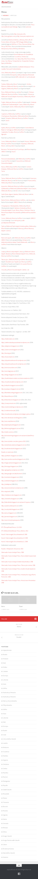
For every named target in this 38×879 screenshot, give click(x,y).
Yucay (13, 210)
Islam (4, 663)
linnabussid (32, 77)
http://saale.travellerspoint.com (10, 506)
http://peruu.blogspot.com (8, 513)
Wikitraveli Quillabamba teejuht (18, 188)
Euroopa (5, 675)
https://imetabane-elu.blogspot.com (11, 495)
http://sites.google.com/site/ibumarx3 (11, 473)
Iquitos (3, 128)
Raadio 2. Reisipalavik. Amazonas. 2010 (12, 549)
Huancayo (33, 178)
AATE (17, 77)
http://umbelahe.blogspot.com (9, 481)
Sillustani (8, 254)
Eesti (4, 722)
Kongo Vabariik (7, 836)
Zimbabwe (6, 764)
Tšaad (20, 606)
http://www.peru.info (19, 34)
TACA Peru (8, 46)
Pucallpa (10, 132)
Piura (2, 92)
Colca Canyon (32, 188)
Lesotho (5, 743)
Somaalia (5, 823)
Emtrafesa (8, 63)
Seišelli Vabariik (7, 790)
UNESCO (3, 151)
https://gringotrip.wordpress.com (10, 470)
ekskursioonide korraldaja (8, 242)
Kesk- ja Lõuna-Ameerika (10, 701)
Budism (5, 654)
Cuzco (3, 218)
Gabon (5, 844)
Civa (15, 59)
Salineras (16, 208)
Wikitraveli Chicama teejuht (8, 96)
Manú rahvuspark (6, 238)
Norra (3, 606)
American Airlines (13, 40)
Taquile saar (17, 262)
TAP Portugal (19, 42)
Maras (22, 210)
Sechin (12, 107)
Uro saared (23, 264)
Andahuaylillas (24, 226)
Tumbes (3, 84)
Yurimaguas (9, 130)
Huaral (13, 151)
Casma (21, 104)
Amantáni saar (10, 262)
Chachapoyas (5, 116)
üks (22, 86)
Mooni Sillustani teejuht (18, 254)
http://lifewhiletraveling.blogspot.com (11, 392)
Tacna (3, 171)
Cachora (8, 231)
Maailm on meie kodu (7, 452)
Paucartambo (17, 212)
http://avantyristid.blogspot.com (10, 509)
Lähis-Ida (5, 680)
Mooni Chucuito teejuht (14, 270)
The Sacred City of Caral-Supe (15, 149)
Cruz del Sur (17, 56)
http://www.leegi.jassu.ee (8, 371)
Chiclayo (31, 92)
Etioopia (5, 828)
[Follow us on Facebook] (35, 619)
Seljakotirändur (7, 650)
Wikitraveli (7, 72)
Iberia (7, 42)
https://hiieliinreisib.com (8, 339)
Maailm (5, 730)
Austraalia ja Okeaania (9, 692)
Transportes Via (17, 61)
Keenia (5, 819)
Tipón (3, 226)
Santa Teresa (4, 194)
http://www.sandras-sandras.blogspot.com (13, 459)
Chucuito (4, 270)
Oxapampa (24, 143)
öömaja (24, 240)
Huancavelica (32, 180)
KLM (26, 40)
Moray (18, 210)
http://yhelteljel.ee (6, 484)
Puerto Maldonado (22, 242)
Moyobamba (13, 116)
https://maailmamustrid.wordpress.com (12, 382)
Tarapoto (8, 118)
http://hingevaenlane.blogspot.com (11, 463)
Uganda (5, 815)
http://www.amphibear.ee (8, 421)
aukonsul (28, 27)
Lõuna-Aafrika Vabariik (9, 739)
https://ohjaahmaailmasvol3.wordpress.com (13, 360)
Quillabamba (5, 188)
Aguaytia (3, 134)
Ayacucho (4, 186)
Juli (28, 270)
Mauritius (5, 773)
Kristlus (5, 667)
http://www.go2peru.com (8, 36)
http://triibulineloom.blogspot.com (11, 400)
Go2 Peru (7, 161)
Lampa (3, 251)
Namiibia (5, 756)
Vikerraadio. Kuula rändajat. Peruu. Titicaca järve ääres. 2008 (18, 565)
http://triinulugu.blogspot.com (9, 466)
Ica (2, 161)
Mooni (14, 72)
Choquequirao (5, 206)
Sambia (5, 768)
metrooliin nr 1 (23, 77)
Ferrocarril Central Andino (13, 69)
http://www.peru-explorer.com (25, 36)
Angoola (5, 760)
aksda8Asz (6, 15)
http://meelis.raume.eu (7, 432)
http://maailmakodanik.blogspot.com (11, 448)
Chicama (30, 94)
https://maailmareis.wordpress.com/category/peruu (15, 414)
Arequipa (3, 169)
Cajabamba (4, 132)
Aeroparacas (5, 48)
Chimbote (33, 102)
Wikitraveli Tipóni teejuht (13, 226)
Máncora (3, 86)
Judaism (5, 671)
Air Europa (13, 42)
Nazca (3, 167)
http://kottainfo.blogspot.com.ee (10, 385)
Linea (2, 61)
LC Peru (19, 44)
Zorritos (29, 84)
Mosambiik (6, 794)
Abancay (20, 228)
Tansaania (6, 802)
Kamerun (5, 857)
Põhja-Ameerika (7, 705)
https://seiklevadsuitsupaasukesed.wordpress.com (15, 342)
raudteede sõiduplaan (24, 67)
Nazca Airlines (13, 48)
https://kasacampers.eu (7, 357)
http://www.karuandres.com (9, 367)
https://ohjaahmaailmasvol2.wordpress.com (13, 364)
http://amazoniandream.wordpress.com (12, 488)
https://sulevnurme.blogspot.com (10, 349)
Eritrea (5, 832)
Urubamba (23, 208)
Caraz (3, 141)
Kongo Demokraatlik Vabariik (11, 840)
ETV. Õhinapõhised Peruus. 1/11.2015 (11, 527)
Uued (4, 735)
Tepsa (19, 59)
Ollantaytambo (14, 206)
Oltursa (10, 61)
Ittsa (22, 59)
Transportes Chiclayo (28, 61)
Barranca (4, 149)
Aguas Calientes (13, 194)
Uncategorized (6, 7)
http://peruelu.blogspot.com (9, 516)
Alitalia (26, 42)
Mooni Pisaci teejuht (7, 212)
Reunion (5, 777)
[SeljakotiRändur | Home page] (9, 2)
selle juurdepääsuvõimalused (26, 75)
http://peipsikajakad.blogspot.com (11, 425)
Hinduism (5, 659)
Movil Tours (27, 59)
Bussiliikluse (29, 54)
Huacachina (19, 161)
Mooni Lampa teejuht (13, 251)
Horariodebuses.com (20, 54)
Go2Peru (15, 94)
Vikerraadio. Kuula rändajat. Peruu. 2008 (12, 552)
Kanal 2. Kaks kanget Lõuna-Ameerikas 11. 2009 (14, 541)
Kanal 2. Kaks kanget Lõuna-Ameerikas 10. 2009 (14, 538)
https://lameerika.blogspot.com (10, 498)
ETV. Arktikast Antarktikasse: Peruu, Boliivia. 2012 (14, 531)
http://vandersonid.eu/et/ (8, 410)
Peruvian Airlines (26, 44)
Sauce (7, 120)
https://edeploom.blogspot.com (10, 346)
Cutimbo (24, 270)
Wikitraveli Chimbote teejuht (10, 104)
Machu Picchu (5, 200)
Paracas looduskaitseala (8, 159)
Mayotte (5, 785)
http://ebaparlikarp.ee (7, 396)
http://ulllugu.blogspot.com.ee (9, 375)
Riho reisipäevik (5, 491)
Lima (2, 72)
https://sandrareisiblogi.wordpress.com (12, 407)
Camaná (28, 167)
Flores (33, 59)
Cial (6, 61)
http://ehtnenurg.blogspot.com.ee (10, 428)
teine (13, 146)
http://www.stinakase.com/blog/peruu (12, 418)
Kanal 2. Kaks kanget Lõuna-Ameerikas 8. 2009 (14, 534)
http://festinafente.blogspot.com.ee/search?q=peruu (15, 502)
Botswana (6, 747)
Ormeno (24, 56)
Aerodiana (22, 48)
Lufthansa (22, 40)
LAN (29, 40)
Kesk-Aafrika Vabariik (9, 853)
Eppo (2, 63)
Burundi (5, 806)
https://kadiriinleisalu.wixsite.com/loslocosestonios (15, 378)
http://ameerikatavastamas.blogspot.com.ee (13, 445)
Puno (27, 254)
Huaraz (27, 141)
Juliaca (21, 251)
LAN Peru (14, 44)
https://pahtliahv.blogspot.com (10, 456)
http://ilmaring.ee (6, 353)
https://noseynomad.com (8, 403)
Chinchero (27, 210)
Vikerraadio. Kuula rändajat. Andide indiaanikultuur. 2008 (17, 562)
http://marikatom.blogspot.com (10, 477)
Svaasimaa (6, 751)
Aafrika (5, 688)
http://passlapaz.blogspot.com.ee (10, 389)
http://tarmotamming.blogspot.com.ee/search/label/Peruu (17, 435)
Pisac (32, 210)
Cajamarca (4, 114)
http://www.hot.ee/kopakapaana (10, 520)
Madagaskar (6, 781)
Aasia (4, 684)
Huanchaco (20, 96)
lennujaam (13, 75)
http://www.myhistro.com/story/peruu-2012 (13, 441)
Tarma (3, 178)
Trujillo (3, 102)
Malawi (5, 798)
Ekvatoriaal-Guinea (8, 849)
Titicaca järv (4, 259)
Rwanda (5, 811)
